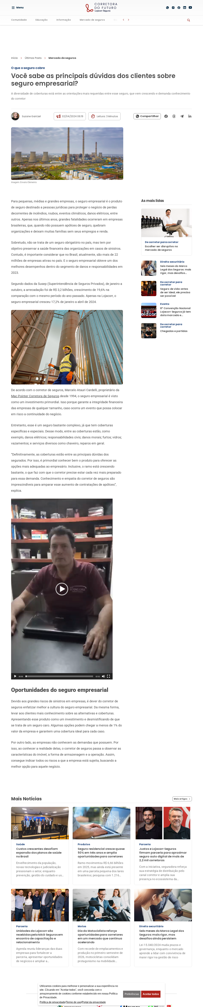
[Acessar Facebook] (178, 7)
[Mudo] (103, 651)
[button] (62, 564)
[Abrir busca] (160, 8)
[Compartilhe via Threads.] (174, 92)
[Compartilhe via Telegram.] (182, 92)
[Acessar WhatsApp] (167, 7)
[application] (62, 564)
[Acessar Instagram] (173, 7)
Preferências (132, 994)
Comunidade (19, 20)
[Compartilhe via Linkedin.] (189, 92)
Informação (63, 20)
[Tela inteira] (108, 651)
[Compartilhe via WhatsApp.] (147, 92)
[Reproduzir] (15, 651)
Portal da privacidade (94, 1002)
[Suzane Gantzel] (15, 91)
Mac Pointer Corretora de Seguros (35, 371)
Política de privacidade (52, 1002)
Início (14, 33)
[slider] (59, 651)
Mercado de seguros (92, 20)
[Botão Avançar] (128, 20)
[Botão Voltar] (123, 20)
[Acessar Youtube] (190, 7)
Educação (42, 20)
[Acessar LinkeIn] (184, 7)
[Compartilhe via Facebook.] (166, 92)
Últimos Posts (33, 33)
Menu (20, 7)
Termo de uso (73, 1002)
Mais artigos (180, 774)
